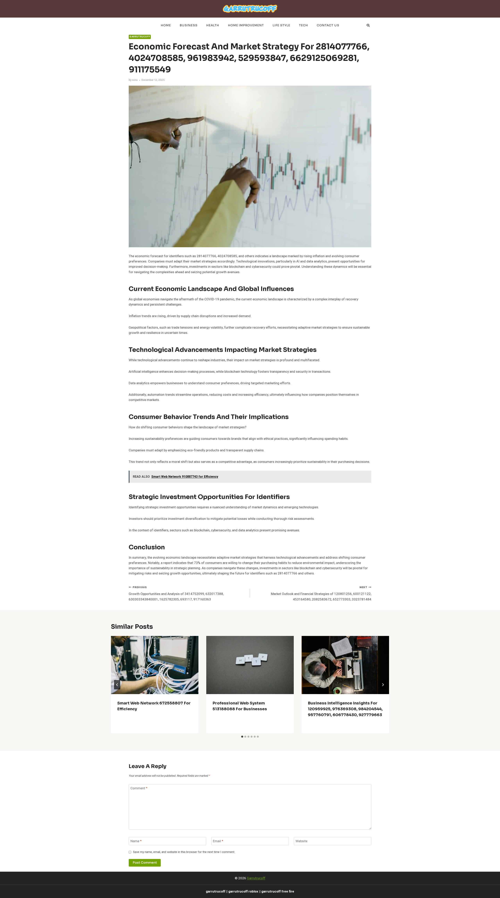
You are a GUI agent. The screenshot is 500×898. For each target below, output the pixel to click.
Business (188, 25)
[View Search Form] (368, 25)
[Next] (383, 684)
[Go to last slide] (117, 684)
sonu (135, 80)
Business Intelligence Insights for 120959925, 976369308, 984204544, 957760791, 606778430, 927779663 (345, 709)
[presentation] (154, 665)
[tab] (242, 737)
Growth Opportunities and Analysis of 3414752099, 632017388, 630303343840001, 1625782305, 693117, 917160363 (176, 593)
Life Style (281, 25)
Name (136, 841)
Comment (138, 788)
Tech (303, 25)
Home (166, 25)
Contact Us (328, 25)
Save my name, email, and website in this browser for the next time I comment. (184, 852)
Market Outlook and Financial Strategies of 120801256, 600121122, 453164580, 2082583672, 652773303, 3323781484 (321, 593)
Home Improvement (246, 25)
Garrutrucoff (139, 36)
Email (218, 841)
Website (301, 841)
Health (212, 25)
